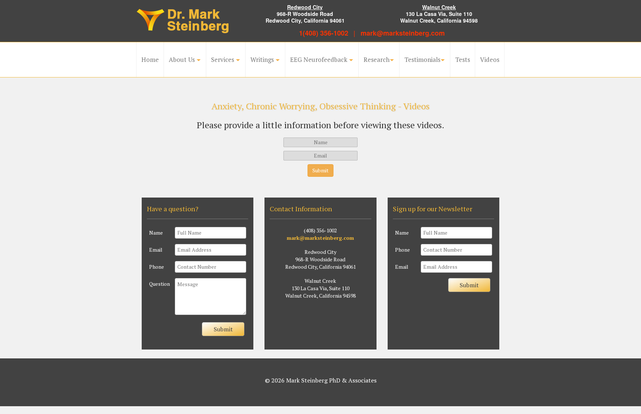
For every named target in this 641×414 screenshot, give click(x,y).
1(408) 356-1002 (323, 33)
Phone (156, 266)
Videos (489, 59)
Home (150, 59)
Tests (462, 59)
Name (156, 232)
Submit (223, 329)
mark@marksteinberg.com (403, 33)
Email (155, 249)
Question (159, 283)
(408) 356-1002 (320, 230)
